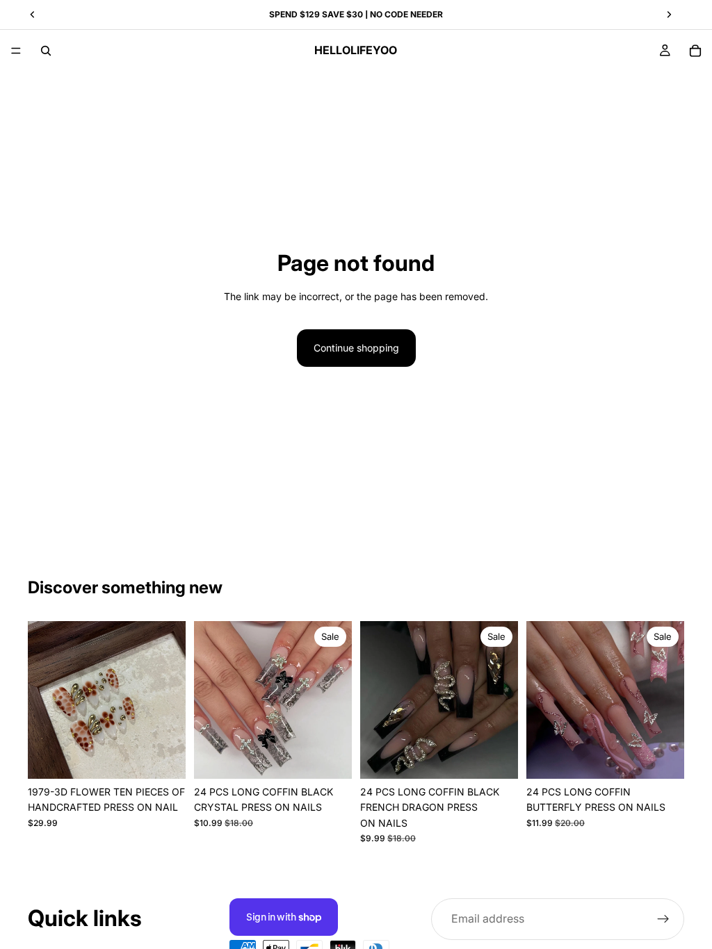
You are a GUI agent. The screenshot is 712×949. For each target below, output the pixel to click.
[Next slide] (336, 700)
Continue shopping (356, 348)
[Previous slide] (209, 700)
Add (342, 757)
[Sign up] (663, 919)
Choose (176, 757)
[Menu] (16, 51)
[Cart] (695, 50)
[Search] (46, 50)
